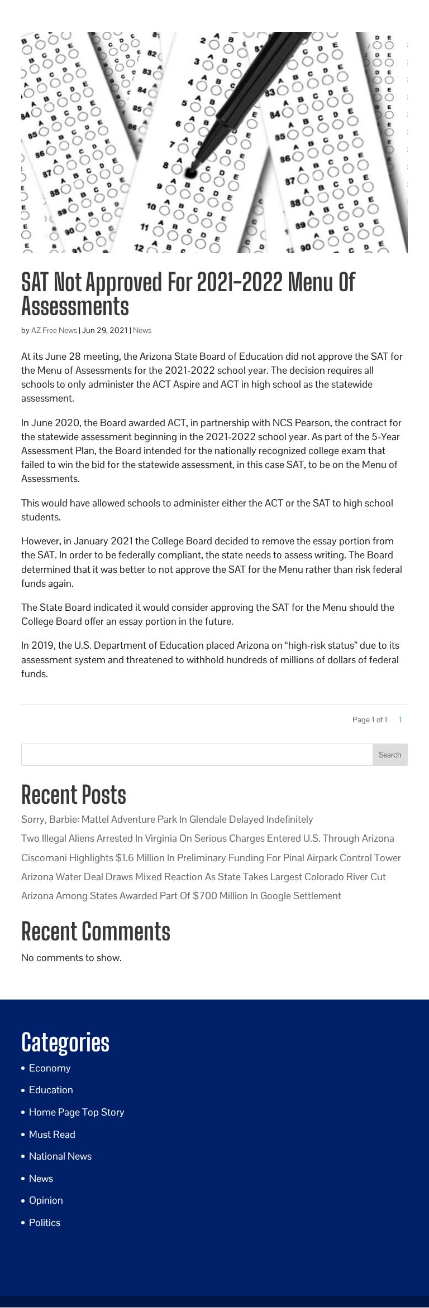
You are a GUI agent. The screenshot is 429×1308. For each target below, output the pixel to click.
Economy (50, 1067)
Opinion (46, 1200)
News (142, 330)
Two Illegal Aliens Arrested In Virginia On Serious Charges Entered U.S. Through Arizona (207, 838)
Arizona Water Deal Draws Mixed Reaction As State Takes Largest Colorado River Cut (203, 876)
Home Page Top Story (77, 1112)
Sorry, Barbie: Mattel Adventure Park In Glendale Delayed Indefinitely (167, 819)
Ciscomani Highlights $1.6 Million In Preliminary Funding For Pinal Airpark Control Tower (211, 857)
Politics (44, 1222)
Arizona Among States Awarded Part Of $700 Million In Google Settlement (181, 895)
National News (60, 1156)
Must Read (52, 1134)
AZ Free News (54, 330)
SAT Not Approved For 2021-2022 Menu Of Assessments (187, 294)
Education (51, 1089)
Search (390, 755)
